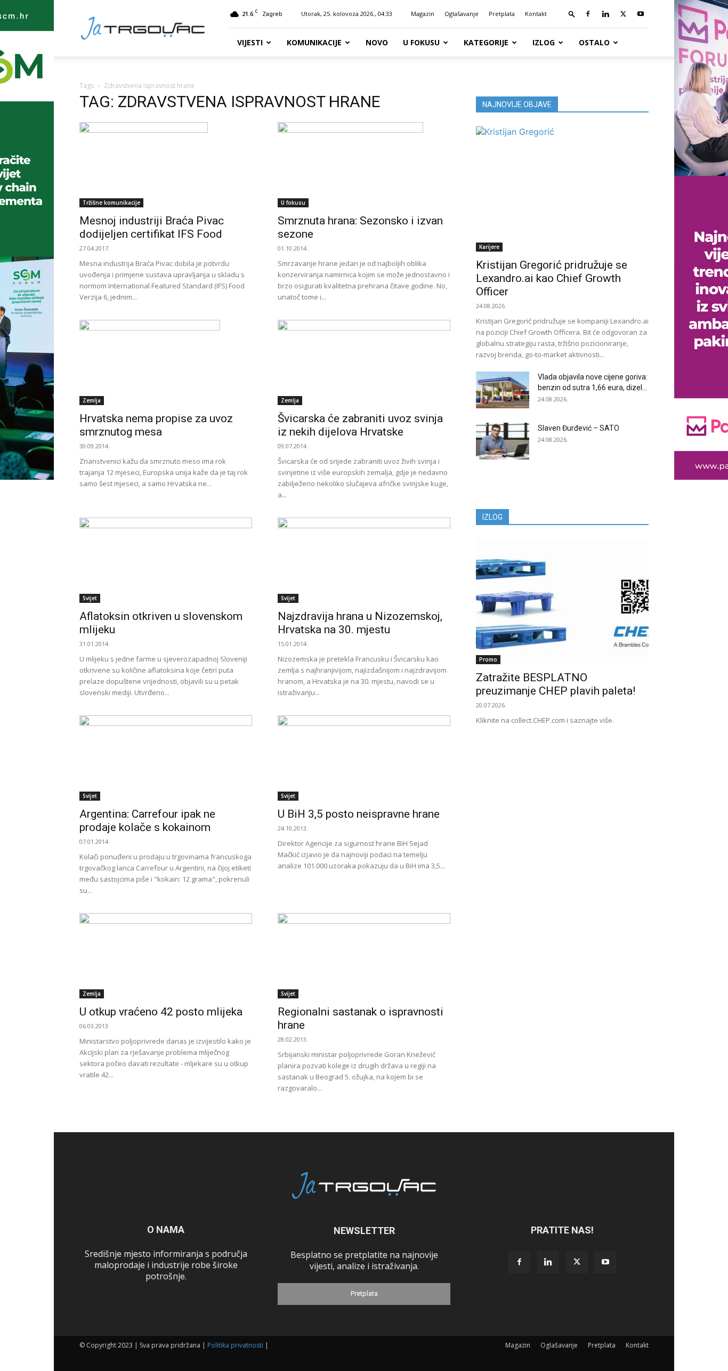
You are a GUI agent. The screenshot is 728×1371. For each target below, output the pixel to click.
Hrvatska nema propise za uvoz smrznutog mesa (156, 425)
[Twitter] (623, 13)
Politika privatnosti (235, 1345)
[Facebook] (588, 13)
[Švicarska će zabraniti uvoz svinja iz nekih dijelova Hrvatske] (364, 362)
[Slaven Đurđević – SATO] (502, 441)
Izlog (543, 42)
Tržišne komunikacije (111, 202)
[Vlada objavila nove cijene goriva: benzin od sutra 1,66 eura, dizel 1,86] (502, 390)
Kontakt (536, 14)
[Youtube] (641, 13)
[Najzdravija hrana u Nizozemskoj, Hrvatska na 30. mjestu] (364, 560)
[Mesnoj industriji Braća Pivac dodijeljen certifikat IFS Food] (165, 164)
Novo (377, 42)
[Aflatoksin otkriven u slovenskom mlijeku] (165, 560)
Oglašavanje (461, 14)
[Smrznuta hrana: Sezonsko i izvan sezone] (364, 164)
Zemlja (92, 400)
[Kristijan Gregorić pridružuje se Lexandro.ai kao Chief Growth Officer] (562, 189)
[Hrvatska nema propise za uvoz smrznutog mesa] (165, 362)
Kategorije (486, 42)
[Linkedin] (605, 13)
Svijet (90, 598)
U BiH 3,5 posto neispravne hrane (359, 814)
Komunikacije (314, 42)
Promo (488, 659)
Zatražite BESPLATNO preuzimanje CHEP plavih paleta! (555, 684)
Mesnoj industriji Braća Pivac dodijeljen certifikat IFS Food (151, 227)
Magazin (422, 14)
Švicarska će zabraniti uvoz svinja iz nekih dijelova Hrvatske (360, 425)
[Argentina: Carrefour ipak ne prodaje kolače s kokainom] (165, 758)
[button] (572, 14)
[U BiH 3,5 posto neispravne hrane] (364, 758)
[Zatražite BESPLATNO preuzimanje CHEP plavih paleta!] (562, 601)
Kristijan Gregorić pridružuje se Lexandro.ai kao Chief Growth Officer (551, 278)
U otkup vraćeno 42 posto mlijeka (160, 1011)
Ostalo (594, 42)
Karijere (489, 247)
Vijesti (250, 42)
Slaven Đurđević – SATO (578, 428)
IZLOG (492, 517)
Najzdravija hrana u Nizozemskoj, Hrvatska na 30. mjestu (360, 623)
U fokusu (421, 42)
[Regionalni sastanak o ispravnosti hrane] (364, 955)
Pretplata (502, 14)
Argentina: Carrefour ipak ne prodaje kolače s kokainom (147, 821)
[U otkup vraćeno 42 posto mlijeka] (165, 955)
